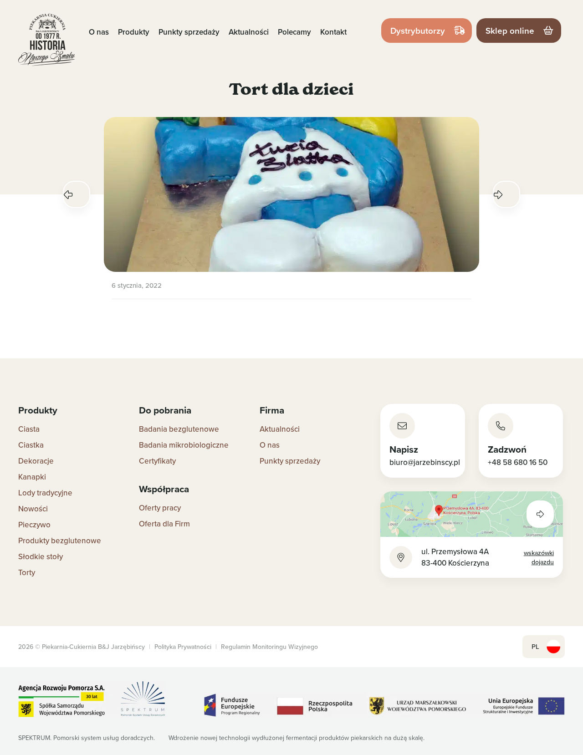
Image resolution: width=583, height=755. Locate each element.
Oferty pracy (160, 507)
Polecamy (294, 31)
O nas (99, 31)
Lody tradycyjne (45, 492)
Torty (26, 572)
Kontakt (333, 31)
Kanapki (32, 476)
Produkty (133, 31)
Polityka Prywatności (182, 646)
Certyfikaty (157, 460)
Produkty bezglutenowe (59, 540)
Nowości (33, 508)
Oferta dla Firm (164, 523)
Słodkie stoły (40, 556)
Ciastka (31, 444)
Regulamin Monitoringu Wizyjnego (269, 646)
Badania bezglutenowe (179, 428)
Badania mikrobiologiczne (184, 444)
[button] (76, 194)
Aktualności (249, 31)
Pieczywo (34, 524)
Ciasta (29, 428)
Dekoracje (36, 460)
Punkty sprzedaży (189, 31)
